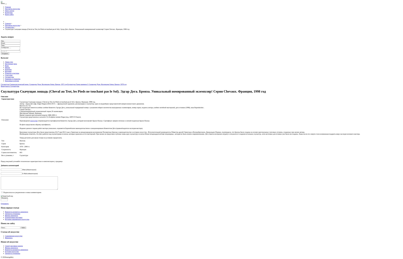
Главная (8, 7)
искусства (33, 121)
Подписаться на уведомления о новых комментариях (22, 192)
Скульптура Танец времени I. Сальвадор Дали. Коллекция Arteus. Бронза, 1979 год (97, 84)
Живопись (8, 238)
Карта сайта (9, 14)
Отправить (5, 204)
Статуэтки (8, 75)
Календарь (9, 13)
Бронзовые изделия (12, 81)
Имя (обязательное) (29, 170)
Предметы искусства (12, 9)
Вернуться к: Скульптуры (10, 86)
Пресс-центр (9, 11)
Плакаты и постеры (12, 73)
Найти (23, 227)
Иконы (7, 68)
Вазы (7, 66)
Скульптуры (9, 77)
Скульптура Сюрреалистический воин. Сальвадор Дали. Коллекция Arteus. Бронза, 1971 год (34, 84)
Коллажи (8, 71)
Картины (8, 69)
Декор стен (9, 62)
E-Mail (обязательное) (30, 173)
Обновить (4, 198)
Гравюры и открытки (12, 79)
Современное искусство (13, 236)
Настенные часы (11, 64)
